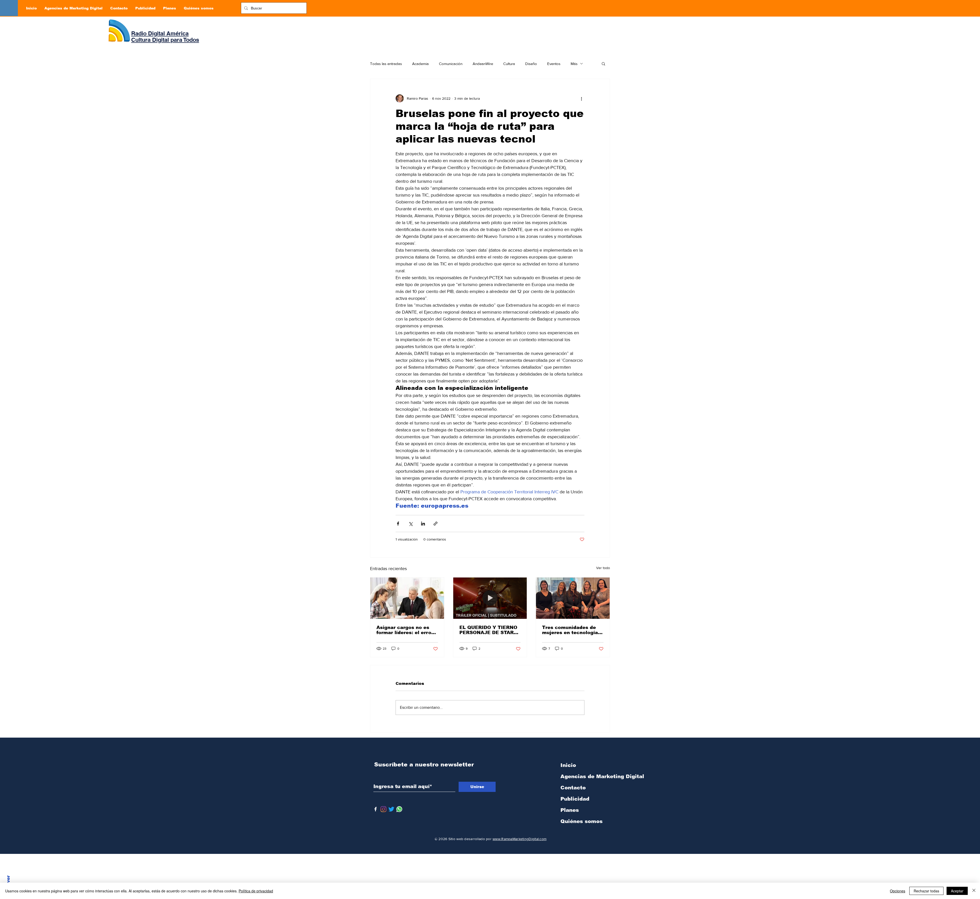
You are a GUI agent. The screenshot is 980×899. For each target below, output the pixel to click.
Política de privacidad (256, 890)
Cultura (509, 63)
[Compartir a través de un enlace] (435, 523)
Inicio (568, 765)
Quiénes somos (581, 821)
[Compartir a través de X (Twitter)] (410, 523)
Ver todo (603, 568)
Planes (569, 810)
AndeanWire (483, 63)
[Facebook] (375, 809)
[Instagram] (383, 809)
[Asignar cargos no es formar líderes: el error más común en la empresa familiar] (407, 598)
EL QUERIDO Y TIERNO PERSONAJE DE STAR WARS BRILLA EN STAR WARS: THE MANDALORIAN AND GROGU (488, 630)
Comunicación (450, 63)
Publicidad (574, 799)
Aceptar (957, 890)
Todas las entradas (386, 63)
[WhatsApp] (399, 809)
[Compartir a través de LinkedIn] (423, 523)
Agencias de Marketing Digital (587, 776)
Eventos (553, 63)
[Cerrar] (974, 891)
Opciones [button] (897, 890)
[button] (603, 63)
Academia (420, 63)
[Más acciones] (581, 98)
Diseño (531, 63)
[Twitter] (391, 809)
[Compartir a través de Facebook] (398, 523)
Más (574, 63)
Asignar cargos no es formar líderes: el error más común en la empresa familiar (404, 630)
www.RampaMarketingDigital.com (519, 839)
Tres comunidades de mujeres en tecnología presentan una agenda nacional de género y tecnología (570, 630)
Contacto (573, 787)
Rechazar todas (926, 890)
